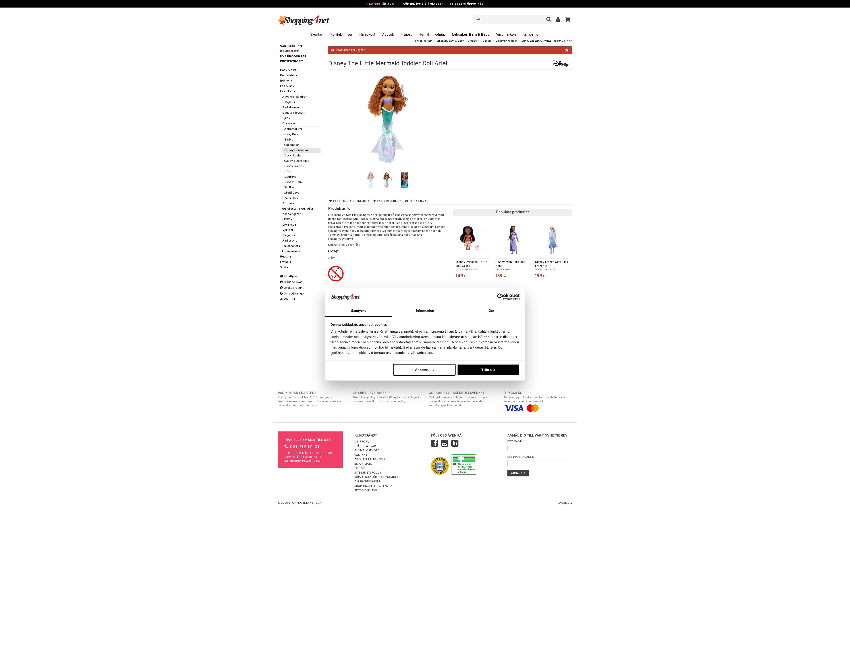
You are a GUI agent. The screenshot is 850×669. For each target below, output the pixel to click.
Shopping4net (423, 41)
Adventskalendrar (294, 97)
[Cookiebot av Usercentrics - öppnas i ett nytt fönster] (500, 296)
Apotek (388, 35)
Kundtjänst (291, 276)
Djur (285, 118)
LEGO (286, 219)
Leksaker (473, 41)
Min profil (361, 442)
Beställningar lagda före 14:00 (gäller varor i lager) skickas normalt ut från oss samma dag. (386, 397)
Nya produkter (293, 57)
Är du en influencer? (369, 459)
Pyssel (285, 262)
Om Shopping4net (367, 482)
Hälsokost (367, 35)
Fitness (406, 35)
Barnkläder (288, 75)
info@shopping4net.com (302, 461)
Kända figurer (291, 214)
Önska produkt (293, 288)
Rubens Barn (293, 182)
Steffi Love (291, 193)
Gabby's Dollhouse (296, 161)
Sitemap (317, 503)
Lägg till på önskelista (351, 201)
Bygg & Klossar (293, 113)
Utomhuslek (290, 251)
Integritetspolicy (367, 473)
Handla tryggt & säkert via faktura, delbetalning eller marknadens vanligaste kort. (535, 397)
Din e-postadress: (520, 457)
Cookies (360, 468)
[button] (567, 19)
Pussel (285, 257)
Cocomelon (291, 145)
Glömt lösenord (367, 451)
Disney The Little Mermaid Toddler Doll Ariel (546, 41)
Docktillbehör (293, 156)
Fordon (287, 203)
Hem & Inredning (432, 35)
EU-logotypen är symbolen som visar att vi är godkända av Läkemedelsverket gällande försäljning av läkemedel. (458, 399)
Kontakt (360, 455)
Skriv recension (389, 201)
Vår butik (289, 299)
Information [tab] (425, 310)
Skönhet (317, 35)
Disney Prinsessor (506, 41)
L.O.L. (288, 172)
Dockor (487, 41)
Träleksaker (290, 246)
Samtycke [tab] (358, 310)
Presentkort (291, 61)
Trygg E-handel (366, 490)
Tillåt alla (488, 370)
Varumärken (506, 35)
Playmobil (289, 235)
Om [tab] (491, 310)
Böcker (285, 81)
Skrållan (289, 187)
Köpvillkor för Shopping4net (376, 477)
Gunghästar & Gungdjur (297, 209)
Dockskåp (289, 198)
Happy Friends (294, 166)
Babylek (288, 102)
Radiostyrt (289, 241)
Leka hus (288, 225)
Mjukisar (287, 230)
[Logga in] (558, 19)
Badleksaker (290, 107)
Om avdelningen (294, 294)
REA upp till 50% (380, 4)
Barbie (288, 140)
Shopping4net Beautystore (374, 486)
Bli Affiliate (363, 464)
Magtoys (290, 177)
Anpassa (422, 370)
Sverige (564, 503)
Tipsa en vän (418, 201)
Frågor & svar (292, 282)
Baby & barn (288, 70)
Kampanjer (531, 35)
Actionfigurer (293, 129)
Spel (283, 267)
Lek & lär (286, 86)
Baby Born (291, 134)
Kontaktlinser (341, 35)
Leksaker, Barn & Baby (470, 35)
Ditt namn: (515, 441)
